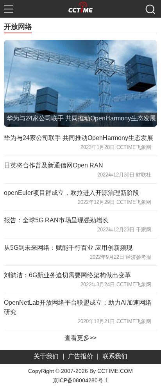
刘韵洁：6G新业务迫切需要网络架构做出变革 (67, 275)
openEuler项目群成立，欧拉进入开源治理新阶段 (71, 192)
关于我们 (46, 356)
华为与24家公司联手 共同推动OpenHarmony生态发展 (78, 138)
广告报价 (80, 356)
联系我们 (114, 356)
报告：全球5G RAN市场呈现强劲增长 (56, 220)
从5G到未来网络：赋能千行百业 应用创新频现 (68, 247)
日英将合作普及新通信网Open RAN (53, 165)
